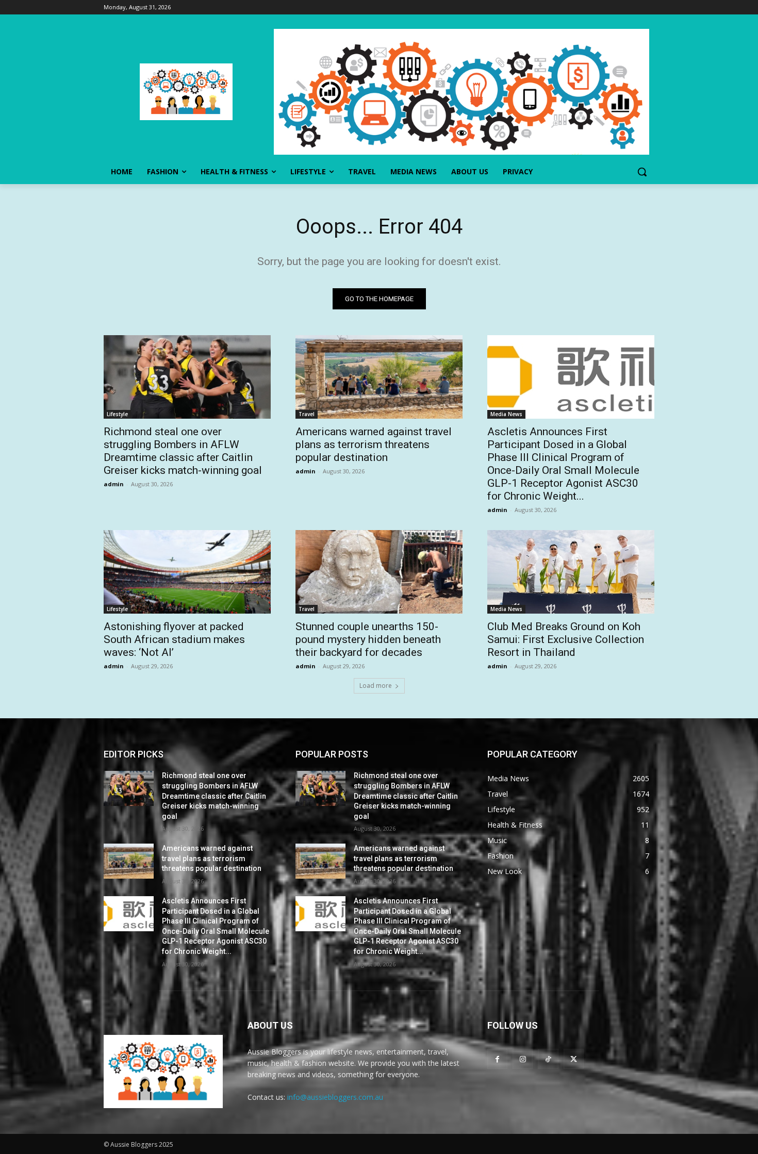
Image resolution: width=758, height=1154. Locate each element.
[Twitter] (574, 1059)
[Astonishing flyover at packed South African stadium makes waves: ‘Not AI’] (187, 572)
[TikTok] (548, 1059)
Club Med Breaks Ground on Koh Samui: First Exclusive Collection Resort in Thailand (565, 639)
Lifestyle (117, 414)
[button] (642, 171)
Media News (506, 414)
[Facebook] (497, 1059)
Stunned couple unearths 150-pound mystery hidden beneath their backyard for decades (368, 639)
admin (114, 484)
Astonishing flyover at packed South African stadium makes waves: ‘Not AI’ (174, 639)
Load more (375, 685)
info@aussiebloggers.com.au (335, 1097)
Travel (307, 414)
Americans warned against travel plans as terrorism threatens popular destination (373, 444)
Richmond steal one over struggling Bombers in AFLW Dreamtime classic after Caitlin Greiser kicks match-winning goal (183, 450)
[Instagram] (523, 1059)
